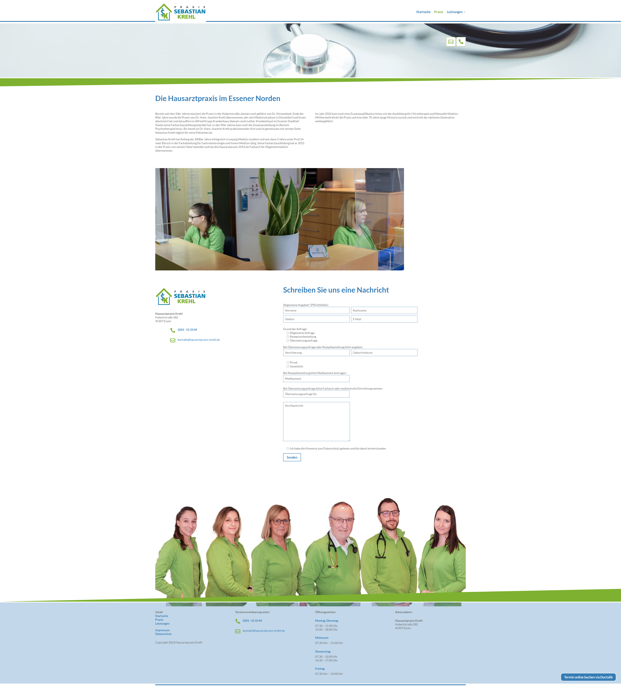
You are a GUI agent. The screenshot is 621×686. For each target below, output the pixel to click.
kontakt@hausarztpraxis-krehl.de (199, 339)
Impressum (162, 630)
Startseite (423, 12)
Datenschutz (163, 634)
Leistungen (455, 12)
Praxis (438, 12)
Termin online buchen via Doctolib (588, 677)
